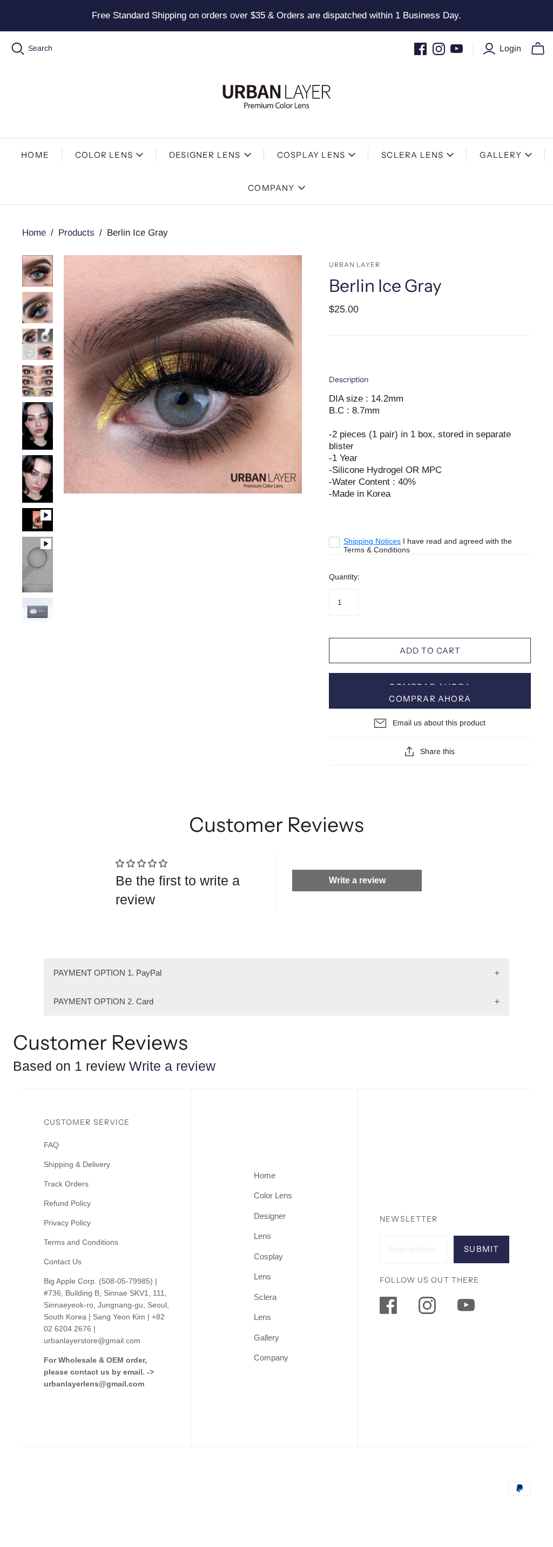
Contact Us (63, 1261)
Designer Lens (205, 155)
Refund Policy (68, 1203)
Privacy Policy (67, 1222)
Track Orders (66, 1183)
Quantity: (344, 576)
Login (510, 48)
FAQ (51, 1145)
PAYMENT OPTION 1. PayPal (107, 972)
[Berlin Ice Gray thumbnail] (37, 270)
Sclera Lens (412, 155)
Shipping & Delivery (77, 1164)
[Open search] (18, 49)
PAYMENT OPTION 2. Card (103, 1001)
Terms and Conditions (81, 1242)
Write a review (357, 880)
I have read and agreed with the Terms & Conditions (427, 545)
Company (271, 188)
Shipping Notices (372, 541)
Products (76, 233)
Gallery (500, 155)
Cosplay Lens (311, 155)
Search (40, 48)
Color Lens (104, 155)
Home (35, 155)
